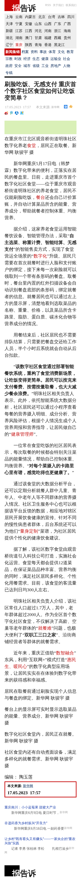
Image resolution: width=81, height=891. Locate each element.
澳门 (28, 38)
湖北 (9, 38)
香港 (48, 45)
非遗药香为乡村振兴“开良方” (25, 823)
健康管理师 (22, 434)
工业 (45, 66)
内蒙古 (30, 17)
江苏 (18, 31)
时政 (18, 59)
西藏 (57, 38)
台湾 (51, 17)
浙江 (57, 31)
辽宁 (9, 45)
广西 (67, 24)
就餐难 (45, 628)
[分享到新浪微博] (6, 113)
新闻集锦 (12, 52)
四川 (70, 17)
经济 (27, 59)
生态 (36, 59)
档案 (25, 52)
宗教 (9, 59)
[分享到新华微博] (22, 113)
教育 (70, 52)
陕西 (28, 45)
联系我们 (71, 5)
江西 (28, 31)
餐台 (40, 197)
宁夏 (18, 24)
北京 (41, 17)
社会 (66, 59)
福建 (48, 38)
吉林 (61, 17)
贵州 (67, 38)
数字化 (40, 255)
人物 (66, 66)
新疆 (9, 31)
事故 (43, 52)
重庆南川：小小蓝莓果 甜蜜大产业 (30, 807)
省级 (36, 66)
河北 (38, 31)
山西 (48, 24)
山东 (38, 24)
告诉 (28, 8)
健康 (45, 59)
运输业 (55, 59)
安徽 (28, 24)
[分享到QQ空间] (71, 106)
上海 (9, 17)
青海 (38, 45)
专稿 (9, 73)
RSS (48, 5)
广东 (57, 24)
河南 (48, 31)
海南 (67, 31)
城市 (27, 66)
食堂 (31, 145)
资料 (34, 52)
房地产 (55, 66)
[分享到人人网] (17, 113)
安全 (18, 66)
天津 (9, 24)
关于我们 (58, 5)
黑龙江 (59, 45)
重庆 (18, 45)
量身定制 (29, 531)
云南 (18, 17)
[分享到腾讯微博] (12, 113)
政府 (9, 66)
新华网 (55, 107)
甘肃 (38, 38)
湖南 (18, 38)
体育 (52, 52)
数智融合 (65, 652)
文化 (61, 52)
